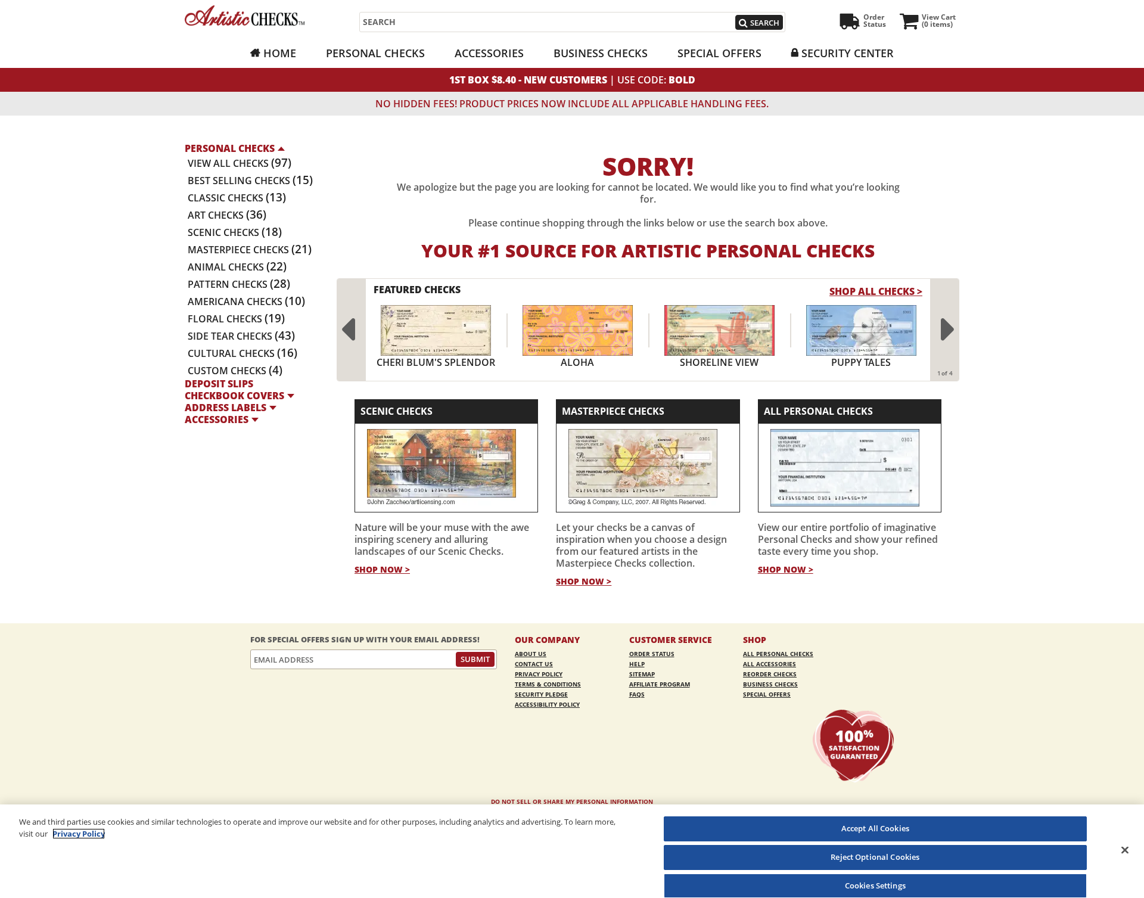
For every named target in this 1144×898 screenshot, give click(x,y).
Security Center (847, 53)
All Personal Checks (818, 411)
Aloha (577, 362)
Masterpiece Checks (250, 249)
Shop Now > (382, 569)
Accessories (489, 53)
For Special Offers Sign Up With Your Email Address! (365, 639)
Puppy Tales (861, 362)
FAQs (637, 694)
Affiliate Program (659, 684)
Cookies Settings (875, 885)
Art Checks (227, 215)
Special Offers (719, 53)
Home (279, 53)
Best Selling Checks (250, 180)
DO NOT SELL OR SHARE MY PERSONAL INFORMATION (572, 801)
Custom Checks (235, 370)
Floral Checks (236, 318)
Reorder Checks (770, 674)
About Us (530, 653)
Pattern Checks (239, 284)
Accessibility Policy (547, 704)
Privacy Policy (538, 674)
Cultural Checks (242, 353)
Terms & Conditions (548, 684)
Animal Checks (237, 267)
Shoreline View (719, 362)
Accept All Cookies (875, 828)
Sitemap (642, 674)
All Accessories (769, 663)
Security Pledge (541, 694)
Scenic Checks (235, 232)
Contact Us (534, 663)
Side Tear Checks (241, 336)
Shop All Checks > (875, 291)
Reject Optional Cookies (875, 857)
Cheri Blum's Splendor (436, 362)
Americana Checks (246, 301)
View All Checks (239, 163)
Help (637, 663)
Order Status (651, 653)
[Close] (1125, 850)
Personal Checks (375, 53)
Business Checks (601, 53)
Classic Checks (237, 197)
